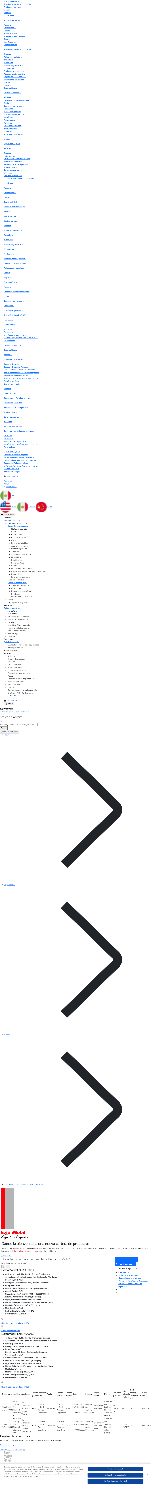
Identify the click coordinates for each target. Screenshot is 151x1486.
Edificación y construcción (14, 65)
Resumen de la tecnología (14, 36)
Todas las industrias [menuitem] (12, 608)
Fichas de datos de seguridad (16, 164)
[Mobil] (8, 1455)
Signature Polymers (12, 143)
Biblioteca (8, 173)
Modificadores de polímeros (15, 335)
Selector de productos (13, 161)
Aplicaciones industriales (14, 79)
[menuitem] (11, 476)
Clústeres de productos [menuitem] (17, 582)
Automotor (8, 62)
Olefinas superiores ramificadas (16, 100)
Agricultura (8, 60)
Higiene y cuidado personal (15, 77)
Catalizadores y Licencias (14, 106)
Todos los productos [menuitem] (12, 520)
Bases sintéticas (10, 88)
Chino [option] (49, 507)
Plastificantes (9, 120)
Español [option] (32, 507)
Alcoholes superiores (12, 111)
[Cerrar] (147, 1474)
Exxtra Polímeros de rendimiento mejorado (21, 372)
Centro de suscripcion (13, 170)
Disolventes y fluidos (12, 126)
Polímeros (8, 123)
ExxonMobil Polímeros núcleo (16, 375)
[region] (75, 1475)
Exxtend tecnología (12, 384)
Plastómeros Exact (11, 381)
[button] (7, 495)
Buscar (4, 728)
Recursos (7, 735)
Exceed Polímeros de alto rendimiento (19, 370)
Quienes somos (10, 28)
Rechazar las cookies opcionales (115, 1475)
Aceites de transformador (14, 134)
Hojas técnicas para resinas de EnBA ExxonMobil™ (24, 1184)
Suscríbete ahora (7, 1445)
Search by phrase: (7, 724)
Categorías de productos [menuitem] (18, 526)
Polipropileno (9, 340)
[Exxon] (7, 1452)
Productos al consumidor (14, 71)
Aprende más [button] (6, 1256)
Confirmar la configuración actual (115, 1481)
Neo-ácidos (8, 117)
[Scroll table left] (3, 1266)
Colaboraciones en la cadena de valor (19, 178)
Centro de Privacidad (115, 1469)
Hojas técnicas (10, 156)
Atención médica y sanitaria (15, 74)
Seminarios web (10, 44)
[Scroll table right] (8, 1266)
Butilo (6, 103)
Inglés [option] (14, 507)
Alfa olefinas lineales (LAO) (15, 114)
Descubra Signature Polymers (16, 367)
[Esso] (7, 1459)
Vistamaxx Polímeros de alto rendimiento (21, 378)
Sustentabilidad (10, 33)
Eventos (7, 39)
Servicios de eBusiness (13, 175)
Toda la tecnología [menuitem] (11, 642)
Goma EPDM (9, 109)
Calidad (7, 30)
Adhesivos (8, 131)
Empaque (7, 85)
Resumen (7, 25)
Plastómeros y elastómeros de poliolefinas (21, 338)
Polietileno (8, 332)
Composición (9, 68)
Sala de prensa (10, 42)
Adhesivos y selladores (13, 57)
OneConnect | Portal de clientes (17, 158)
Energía (7, 82)
